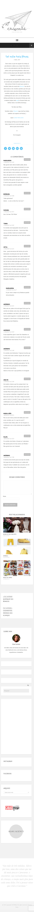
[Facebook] (11, 45)
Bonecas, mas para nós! (9, 534)
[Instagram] (17, 45)
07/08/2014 (6, 579)
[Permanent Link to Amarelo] (17, 554)
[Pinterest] (14, 45)
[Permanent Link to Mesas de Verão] (17, 575)
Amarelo (5, 556)
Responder (27, 159)
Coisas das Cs (17, 143)
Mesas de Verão (7, 577)
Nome (4, 496)
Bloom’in (22, 86)
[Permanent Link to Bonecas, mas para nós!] (17, 532)
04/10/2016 (6, 557)
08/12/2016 (6, 535)
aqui (17, 100)
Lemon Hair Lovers (19, 117)
